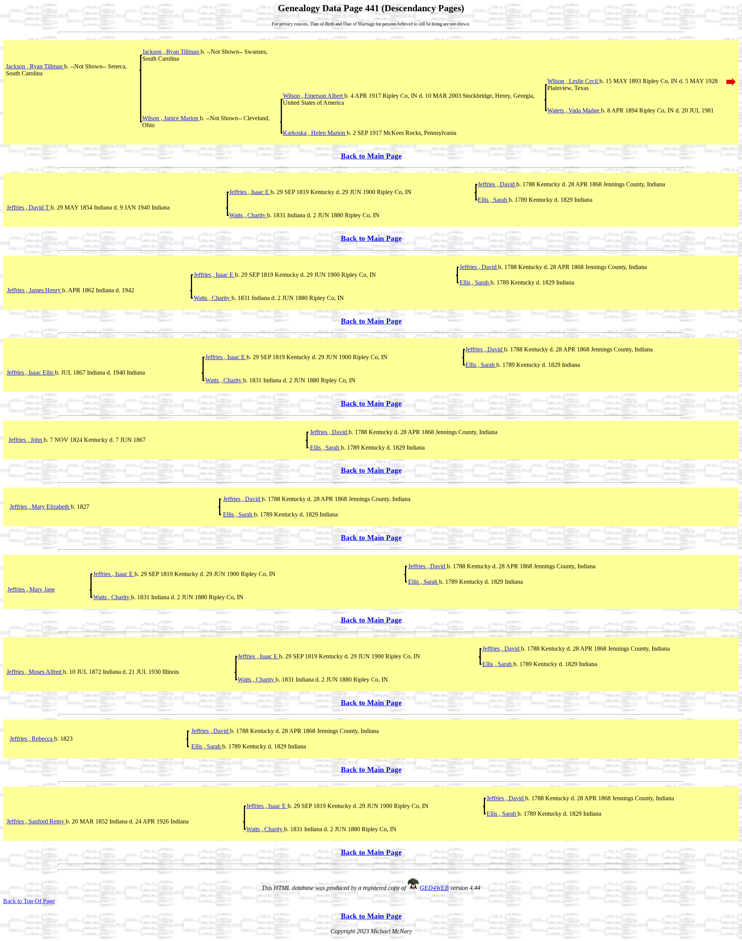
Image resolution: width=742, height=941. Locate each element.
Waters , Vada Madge (574, 110)
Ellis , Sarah (493, 199)
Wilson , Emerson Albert (313, 95)
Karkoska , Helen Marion (315, 133)
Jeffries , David (497, 184)
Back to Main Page (371, 156)
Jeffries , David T (29, 207)
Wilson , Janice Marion (171, 118)
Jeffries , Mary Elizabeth (40, 506)
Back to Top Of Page (29, 901)
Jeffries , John (26, 439)
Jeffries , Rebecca (32, 738)
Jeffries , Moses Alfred (35, 671)
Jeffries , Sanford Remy (36, 821)
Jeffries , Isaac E (250, 192)
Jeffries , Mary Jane (31, 589)
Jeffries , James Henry (34, 290)
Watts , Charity (248, 215)
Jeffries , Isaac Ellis (31, 372)
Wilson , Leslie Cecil (573, 81)
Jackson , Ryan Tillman (171, 51)
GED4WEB (434, 888)
